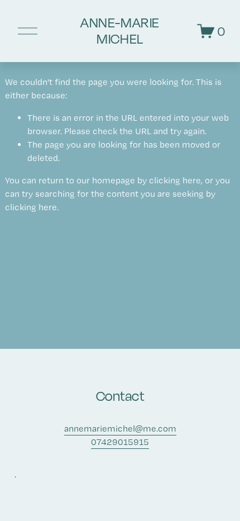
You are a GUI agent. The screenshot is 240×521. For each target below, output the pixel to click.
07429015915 (120, 442)
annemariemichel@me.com (120, 428)
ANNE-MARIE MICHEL (119, 31)
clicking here (175, 180)
